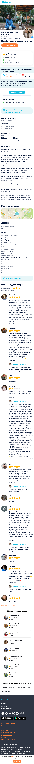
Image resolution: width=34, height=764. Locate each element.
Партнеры (4, 737)
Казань (12, 749)
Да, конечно (17, 761)
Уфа (24, 753)
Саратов (19, 753)
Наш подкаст (5, 730)
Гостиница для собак (23, 687)
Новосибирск (16, 751)
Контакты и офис (6, 728)
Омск (23, 751)
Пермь (28, 751)
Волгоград (20, 747)
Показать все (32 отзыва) (8, 605)
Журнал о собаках (6, 735)
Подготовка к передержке (8, 723)
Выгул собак (6, 691)
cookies (13, 756)
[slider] (16, 288)
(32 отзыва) (13, 54)
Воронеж (27, 747)
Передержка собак (8, 687)
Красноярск (19, 749)
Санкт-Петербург (11, 747)
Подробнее (9, 76)
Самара (14, 753)
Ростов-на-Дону (5, 753)
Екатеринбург (5, 749)
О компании (4, 726)
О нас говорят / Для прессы (9, 732)
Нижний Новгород (6, 751)
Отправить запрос (9, 45)
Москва (3, 747)
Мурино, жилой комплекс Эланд (10, 38)
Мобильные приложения (8, 739)
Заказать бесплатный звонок (10, 700)
